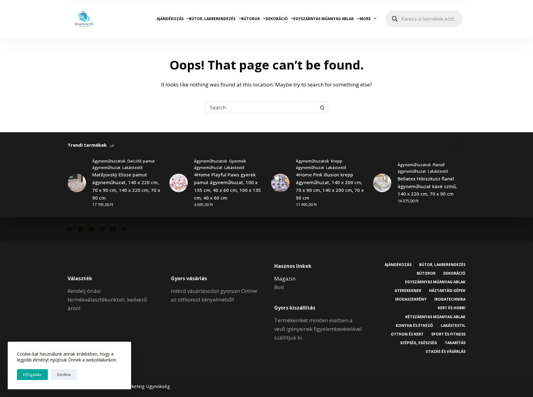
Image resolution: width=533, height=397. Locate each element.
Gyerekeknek (408, 290)
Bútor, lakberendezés (212, 18)
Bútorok (250, 18)
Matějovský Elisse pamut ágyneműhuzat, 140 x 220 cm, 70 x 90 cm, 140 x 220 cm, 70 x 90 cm (126, 186)
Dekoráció (277, 18)
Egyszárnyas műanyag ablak (323, 18)
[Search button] (322, 107)
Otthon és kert (407, 334)
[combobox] (260, 107)
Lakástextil (132, 167)
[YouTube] (113, 229)
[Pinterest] (102, 229)
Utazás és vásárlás (445, 351)
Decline (64, 374)
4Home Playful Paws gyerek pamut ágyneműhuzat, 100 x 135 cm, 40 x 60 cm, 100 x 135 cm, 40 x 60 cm (227, 186)
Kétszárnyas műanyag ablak (435, 317)
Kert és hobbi (451, 308)
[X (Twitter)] (80, 229)
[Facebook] (70, 229)
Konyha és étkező (414, 325)
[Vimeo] (124, 229)
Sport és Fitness (448, 334)
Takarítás (455, 342)
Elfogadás (32, 374)
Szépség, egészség (418, 342)
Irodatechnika (449, 299)
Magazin (284, 278)
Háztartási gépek (447, 290)
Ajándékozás (170, 18)
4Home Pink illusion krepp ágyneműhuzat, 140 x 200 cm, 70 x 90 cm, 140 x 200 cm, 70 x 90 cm (330, 186)
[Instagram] (91, 229)
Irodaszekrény (411, 299)
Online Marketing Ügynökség (139, 386)
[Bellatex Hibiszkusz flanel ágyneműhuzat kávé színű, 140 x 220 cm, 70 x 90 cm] (382, 183)
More (365, 18)
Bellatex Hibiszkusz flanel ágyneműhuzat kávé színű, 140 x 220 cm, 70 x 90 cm (427, 186)
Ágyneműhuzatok (109, 161)
